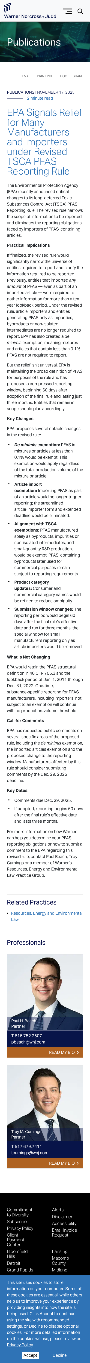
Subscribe (17, 1221)
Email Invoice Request (64, 1232)
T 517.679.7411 (26, 1146)
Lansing (60, 1251)
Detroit (13, 1263)
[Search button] (80, 10)
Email (26, 76)
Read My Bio (62, 1052)
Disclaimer (62, 1216)
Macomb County (60, 1260)
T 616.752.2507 (26, 1035)
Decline (60, 1355)
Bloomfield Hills (17, 1254)
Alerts (58, 1209)
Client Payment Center (15, 1239)
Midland (59, 1269)
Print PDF (45, 76)
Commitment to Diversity (19, 1212)
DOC (63, 76)
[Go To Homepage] (30, 10)
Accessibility (64, 1223)
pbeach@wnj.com (28, 1042)
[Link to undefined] (45, 992)
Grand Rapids (20, 1269)
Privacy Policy (20, 1345)
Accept (30, 1355)
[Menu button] (67, 10)
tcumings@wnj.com (29, 1152)
